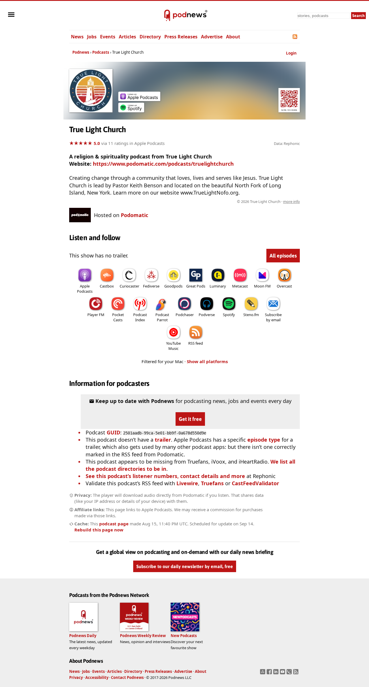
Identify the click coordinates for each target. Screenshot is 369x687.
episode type (263, 439)
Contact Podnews (127, 677)
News (77, 36)
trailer (163, 439)
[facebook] (270, 673)
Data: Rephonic (287, 143)
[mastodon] (263, 673)
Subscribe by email (273, 317)
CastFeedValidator (255, 483)
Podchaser (185, 314)
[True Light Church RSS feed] (295, 36)
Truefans (212, 483)
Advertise (212, 36)
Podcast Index (140, 317)
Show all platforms (207, 361)
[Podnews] (167, 15)
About (233, 36)
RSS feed (195, 343)
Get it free (190, 419)
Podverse (207, 314)
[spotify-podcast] (131, 110)
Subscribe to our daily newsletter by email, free (184, 566)
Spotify (229, 314)
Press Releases (180, 36)
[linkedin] (276, 673)
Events (107, 36)
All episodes (283, 256)
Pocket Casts (118, 317)
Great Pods (195, 286)
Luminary (218, 286)
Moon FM (262, 286)
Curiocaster (129, 286)
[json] (290, 673)
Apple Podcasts (85, 288)
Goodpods (173, 286)
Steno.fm (251, 314)
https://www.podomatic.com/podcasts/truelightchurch (163, 163)
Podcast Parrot (162, 317)
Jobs (92, 36)
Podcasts (100, 52)
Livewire (187, 483)
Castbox (107, 286)
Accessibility (96, 677)
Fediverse (151, 286)
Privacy (76, 677)
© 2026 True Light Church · (268, 201)
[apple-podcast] (139, 99)
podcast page (114, 524)
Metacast (240, 286)
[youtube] (283, 673)
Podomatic (134, 215)
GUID (113, 432)
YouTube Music (173, 346)
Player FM (95, 314)
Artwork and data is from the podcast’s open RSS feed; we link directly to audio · (208, 201)
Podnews (80, 52)
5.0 (97, 143)
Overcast (284, 286)
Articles (127, 36)
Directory (150, 36)
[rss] (296, 673)
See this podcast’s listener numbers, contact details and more (165, 476)
